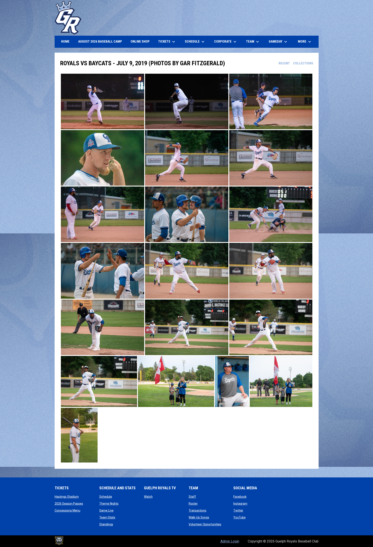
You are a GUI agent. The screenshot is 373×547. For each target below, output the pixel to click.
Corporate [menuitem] (225, 41)
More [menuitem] (305, 41)
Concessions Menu (67, 510)
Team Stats (107, 517)
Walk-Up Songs (199, 517)
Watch (148, 496)
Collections (303, 63)
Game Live (106, 510)
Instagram (240, 503)
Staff (192, 496)
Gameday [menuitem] (278, 41)
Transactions (197, 510)
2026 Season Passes (69, 503)
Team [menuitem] (253, 41)
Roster (193, 503)
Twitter (238, 510)
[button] (102, 101)
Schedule (105, 496)
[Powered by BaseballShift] (59, 540)
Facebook (240, 496)
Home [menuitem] (65, 41)
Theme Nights (109, 503)
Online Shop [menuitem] (142, 41)
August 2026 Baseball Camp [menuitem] (101, 41)
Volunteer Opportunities (205, 524)
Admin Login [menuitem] (229, 541)
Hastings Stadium (67, 496)
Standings (106, 524)
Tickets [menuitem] (167, 41)
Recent (284, 63)
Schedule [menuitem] (195, 41)
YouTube (239, 517)
